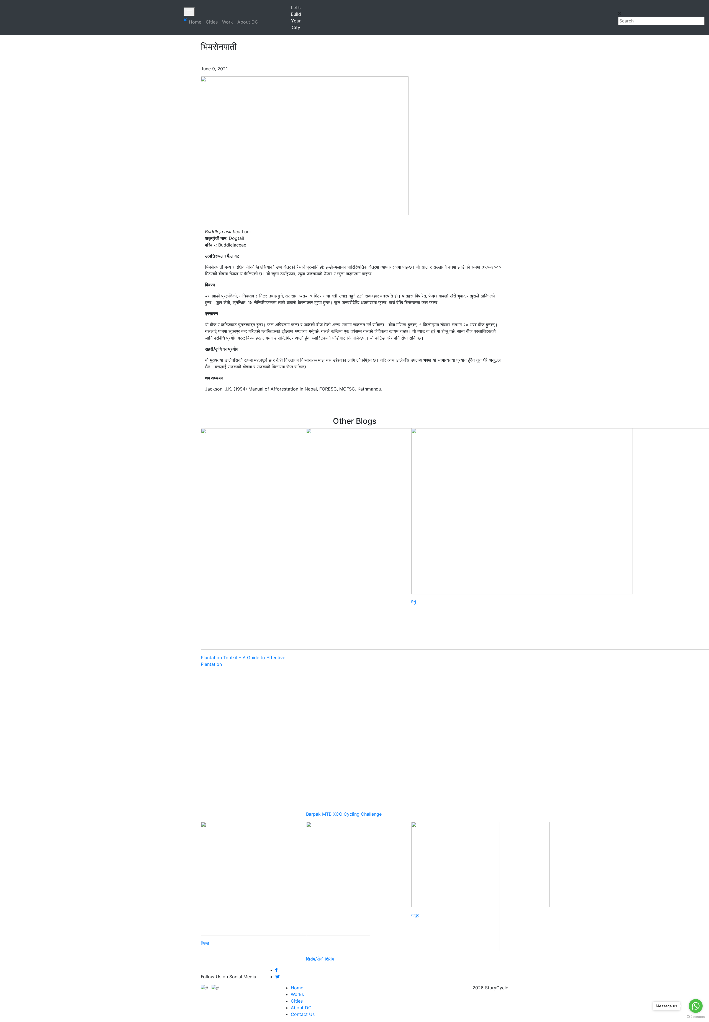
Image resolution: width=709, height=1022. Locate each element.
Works (297, 994)
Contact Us (303, 1014)
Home (195, 22)
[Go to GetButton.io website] (696, 1016)
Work (227, 22)
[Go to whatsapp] (696, 1006)
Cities (212, 22)
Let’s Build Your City (296, 17)
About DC (247, 22)
